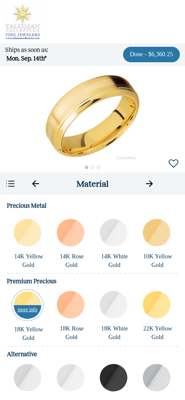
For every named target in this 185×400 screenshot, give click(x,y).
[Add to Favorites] (173, 163)
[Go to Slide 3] (98, 167)
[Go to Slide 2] (92, 167)
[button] (92, 116)
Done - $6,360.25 (151, 54)
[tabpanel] (92, 297)
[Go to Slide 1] (86, 167)
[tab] (92, 184)
